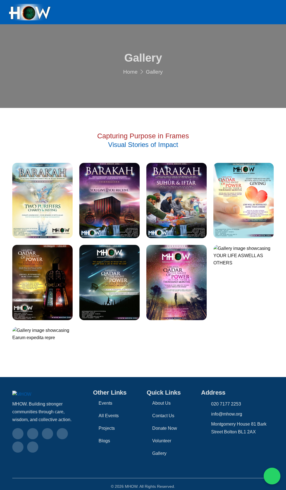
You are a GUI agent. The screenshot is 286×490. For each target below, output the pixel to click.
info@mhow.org (226, 414)
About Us (161, 403)
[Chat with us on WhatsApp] (272, 476)
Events (105, 403)
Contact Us (163, 415)
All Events (109, 415)
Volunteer (161, 440)
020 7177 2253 (226, 404)
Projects (107, 428)
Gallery (159, 453)
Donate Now (164, 428)
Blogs (104, 440)
